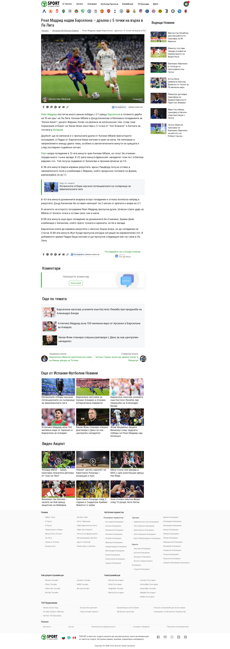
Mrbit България (115, 584)
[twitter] (179, 638)
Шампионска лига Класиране (146, 522)
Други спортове (84, 542)
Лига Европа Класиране (144, 526)
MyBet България (147, 597)
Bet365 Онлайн (51, 592)
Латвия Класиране (171, 534)
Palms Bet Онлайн (52, 588)
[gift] (186, 4)
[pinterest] (185, 638)
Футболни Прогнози (109, 4)
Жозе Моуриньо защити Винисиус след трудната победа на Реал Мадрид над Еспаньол (126, 431)
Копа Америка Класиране (145, 534)
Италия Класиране (113, 538)
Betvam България (115, 580)
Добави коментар (136, 107)
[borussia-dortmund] (160, 11)
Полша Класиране (171, 554)
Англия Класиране (113, 526)
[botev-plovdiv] (76, 11)
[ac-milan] (186, 11)
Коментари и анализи (86, 546)
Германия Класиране (114, 530)
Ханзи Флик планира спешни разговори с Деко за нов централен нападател (98, 339)
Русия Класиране (112, 555)
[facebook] (158, 638)
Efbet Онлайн (51, 584)
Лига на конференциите (87, 534)
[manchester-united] (102, 11)
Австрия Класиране (142, 548)
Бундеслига (50, 546)
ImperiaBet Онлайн (148, 588)
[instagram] (172, 638)
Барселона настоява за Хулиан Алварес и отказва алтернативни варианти (90, 400)
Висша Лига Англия (53, 534)
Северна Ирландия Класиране (176, 563)
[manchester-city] (121, 11)
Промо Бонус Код (50, 608)
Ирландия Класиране (172, 525)
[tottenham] (115, 11)
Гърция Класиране (142, 569)
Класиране (92, 3)
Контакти (47, 627)
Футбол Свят (82, 517)
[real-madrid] (134, 11)
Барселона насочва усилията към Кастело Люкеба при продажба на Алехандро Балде (99, 311)
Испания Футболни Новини (65, 30)
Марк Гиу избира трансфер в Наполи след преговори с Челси (177, 113)
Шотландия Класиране (115, 551)
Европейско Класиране (144, 530)
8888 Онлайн (82, 584)
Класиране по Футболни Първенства (170, 612)
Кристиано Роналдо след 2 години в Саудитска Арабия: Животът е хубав (92, 502)
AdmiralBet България (149, 584)
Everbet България (147, 580)
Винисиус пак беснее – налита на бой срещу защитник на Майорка (54, 502)
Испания (58, 129)
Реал (44, 153)
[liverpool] (96, 11)
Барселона (114, 114)
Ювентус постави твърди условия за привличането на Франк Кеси (177, 52)
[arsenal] (109, 11)
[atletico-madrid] (141, 11)
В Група (48, 525)
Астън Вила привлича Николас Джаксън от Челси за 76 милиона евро (178, 83)
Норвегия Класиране (172, 550)
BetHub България (116, 592)
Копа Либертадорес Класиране (147, 538)
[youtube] (165, 638)
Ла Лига (48, 538)
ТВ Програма (143, 4)
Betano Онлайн (51, 580)
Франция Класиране (114, 542)
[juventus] (167, 11)
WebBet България (147, 592)
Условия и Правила (141, 627)
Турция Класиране (113, 563)
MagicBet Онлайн (115, 588)
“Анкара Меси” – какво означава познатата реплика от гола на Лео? (58, 472)
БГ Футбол (67, 3)
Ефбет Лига (50, 517)
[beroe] (83, 11)
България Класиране (114, 522)
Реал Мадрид (49, 114)
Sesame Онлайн (84, 580)
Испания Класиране (113, 534)
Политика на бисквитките (178, 627)
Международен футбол (87, 538)
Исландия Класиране (172, 521)
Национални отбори (54, 529)
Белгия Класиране (142, 553)
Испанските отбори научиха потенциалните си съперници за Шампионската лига (58, 400)
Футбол (79, 3)
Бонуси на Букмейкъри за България (169, 608)
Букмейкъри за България (128, 608)
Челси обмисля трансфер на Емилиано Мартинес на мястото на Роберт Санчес (178, 130)
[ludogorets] (63, 11)
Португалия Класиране (115, 559)
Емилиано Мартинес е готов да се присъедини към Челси (178, 67)
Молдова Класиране (172, 546)
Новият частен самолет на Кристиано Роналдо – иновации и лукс (91, 472)
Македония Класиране (173, 542)
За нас (71, 627)
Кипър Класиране (170, 529)
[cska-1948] (57, 11)
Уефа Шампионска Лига (87, 525)
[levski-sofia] (44, 11)
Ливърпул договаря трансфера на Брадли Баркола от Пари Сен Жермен (177, 98)
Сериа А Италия (52, 542)
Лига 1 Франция (83, 521)
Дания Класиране (170, 517)
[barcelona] (128, 11)
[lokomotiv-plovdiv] (70, 11)
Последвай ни (120, 107)
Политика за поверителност (104, 627)
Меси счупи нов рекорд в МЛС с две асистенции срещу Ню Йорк (127, 472)
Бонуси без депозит (88, 608)
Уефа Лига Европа (84, 529)
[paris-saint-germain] (147, 11)
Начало (45, 30)
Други (155, 3)
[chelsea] (89, 11)
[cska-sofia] (51, 11)
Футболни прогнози (125, 612)
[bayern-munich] (154, 11)
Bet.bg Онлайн (83, 588)
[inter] (173, 11)
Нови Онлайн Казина (89, 612)
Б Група (48, 521)
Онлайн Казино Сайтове (53, 612)
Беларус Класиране (142, 557)
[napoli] (179, 11)
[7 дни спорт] (51, 3)
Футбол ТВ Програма (52, 616)
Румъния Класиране (171, 558)
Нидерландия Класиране (116, 546)
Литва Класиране (170, 538)
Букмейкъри (127, 3)
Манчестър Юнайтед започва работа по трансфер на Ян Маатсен (178, 37)
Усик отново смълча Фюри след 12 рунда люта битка (125, 500)
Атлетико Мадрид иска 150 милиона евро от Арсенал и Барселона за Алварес (99, 325)
